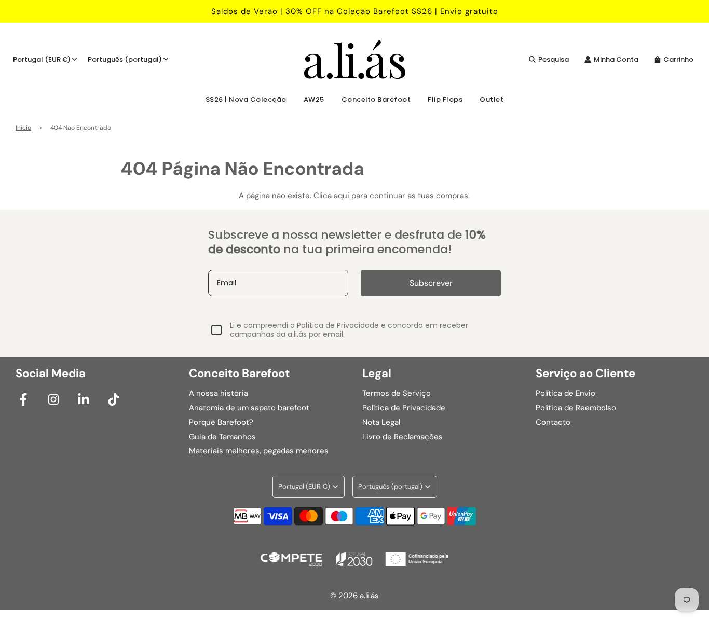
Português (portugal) (125, 59)
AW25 (314, 99)
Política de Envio (565, 393)
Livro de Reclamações (402, 437)
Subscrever (431, 283)
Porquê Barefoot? (221, 422)
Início (23, 127)
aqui (341, 195)
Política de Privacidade (403, 408)
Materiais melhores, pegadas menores (259, 451)
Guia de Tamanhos (222, 437)
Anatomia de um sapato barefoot (249, 408)
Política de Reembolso (576, 408)
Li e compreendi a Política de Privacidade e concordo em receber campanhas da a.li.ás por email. (349, 330)
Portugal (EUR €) (42, 59)
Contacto (553, 422)
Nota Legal (381, 422)
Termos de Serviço (396, 393)
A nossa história (218, 393)
